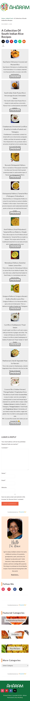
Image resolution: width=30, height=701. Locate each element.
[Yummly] (24, 41)
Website (4, 487)
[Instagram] (3, 589)
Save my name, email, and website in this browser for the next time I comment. (13, 498)
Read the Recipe (15, 76)
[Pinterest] (11, 41)
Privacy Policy (7, 695)
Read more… (15, 574)
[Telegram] (15, 41)
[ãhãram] (15, 9)
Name (4, 473)
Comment (5, 447)
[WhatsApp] (20, 41)
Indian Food (9, 18)
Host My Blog (19, 697)
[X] (3, 41)
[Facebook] (7, 41)
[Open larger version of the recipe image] (15, 57)
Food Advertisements (12, 512)
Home (3, 18)
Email (4, 480)
